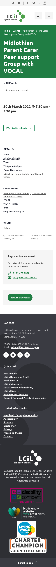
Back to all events (20, 297)
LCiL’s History (11, 390)
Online (6, 227)
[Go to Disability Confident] (26, 496)
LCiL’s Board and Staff (16, 376)
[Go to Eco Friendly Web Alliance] (26, 512)
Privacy (7, 429)
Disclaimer (9, 425)
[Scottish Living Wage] (26, 529)
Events (16, 30)
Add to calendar (20, 128)
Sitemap (8, 422)
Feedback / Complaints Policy (20, 415)
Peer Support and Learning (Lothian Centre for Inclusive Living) (24, 195)
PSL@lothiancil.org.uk (25, 277)
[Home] (28, 458)
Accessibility (10, 418)
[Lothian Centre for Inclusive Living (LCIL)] (14, 16)
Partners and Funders (15, 394)
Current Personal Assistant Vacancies (24, 397)
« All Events (10, 83)
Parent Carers (22, 173)
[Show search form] (38, 15)
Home (6, 30)
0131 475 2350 (21, 272)
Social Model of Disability (18, 387)
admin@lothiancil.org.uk (25, 347)
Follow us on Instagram (45, 5)
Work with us (10, 380)
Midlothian (8, 173)
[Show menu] (48, 15)
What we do (10, 373)
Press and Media (12, 432)
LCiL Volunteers (12, 383)
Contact (8, 436)
